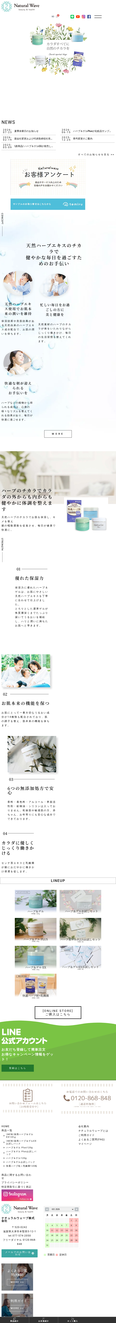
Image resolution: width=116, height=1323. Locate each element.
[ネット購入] (72, 1318)
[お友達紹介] (43, 1318)
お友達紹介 (43, 1321)
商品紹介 (14, 1321)
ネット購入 (72, 1321)
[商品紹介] (14, 1318)
